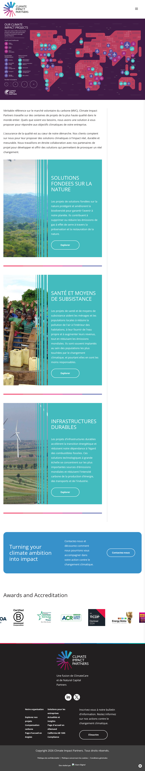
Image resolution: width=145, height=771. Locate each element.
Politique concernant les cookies (75, 758)
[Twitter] (76, 697)
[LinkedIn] (68, 697)
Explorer (65, 245)
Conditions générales (98, 758)
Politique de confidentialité (48, 758)
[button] (139, 766)
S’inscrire (93, 734)
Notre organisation (34, 709)
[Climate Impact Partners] (15, 9)
